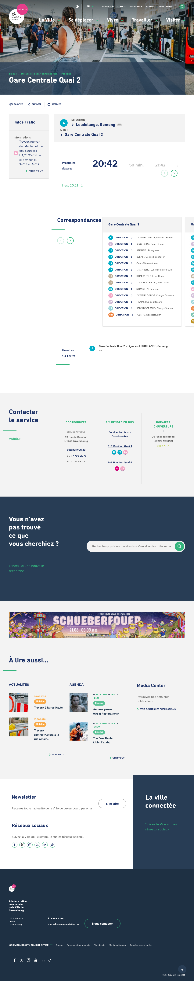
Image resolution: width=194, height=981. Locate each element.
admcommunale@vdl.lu (66, 924)
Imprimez (56, 104)
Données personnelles (141, 945)
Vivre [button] (113, 20)
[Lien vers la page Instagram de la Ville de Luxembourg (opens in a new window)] (30, 845)
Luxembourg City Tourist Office (28, 945)
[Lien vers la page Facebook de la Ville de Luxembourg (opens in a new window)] (14, 845)
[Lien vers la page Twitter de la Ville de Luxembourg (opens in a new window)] (22, 845)
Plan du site (99, 945)
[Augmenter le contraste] (77, 6)
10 (114, 452)
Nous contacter (102, 923)
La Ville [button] (47, 20)
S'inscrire (112, 803)
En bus (13, 73)
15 (117, 468)
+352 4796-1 (58, 918)
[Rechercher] (179, 546)
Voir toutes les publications (158, 709)
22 (119, 452)
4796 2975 (80, 455)
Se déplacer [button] (81, 20)
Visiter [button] (173, 20)
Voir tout (36, 171)
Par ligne (66, 73)
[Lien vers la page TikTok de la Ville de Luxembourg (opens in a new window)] (52, 845)
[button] (182, 6)
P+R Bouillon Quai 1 (120, 446)
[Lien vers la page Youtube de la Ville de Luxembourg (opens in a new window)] (37, 845)
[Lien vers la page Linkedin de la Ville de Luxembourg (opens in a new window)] (45, 845)
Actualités (108, 6)
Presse (59, 945)
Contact (151, 6)
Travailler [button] (143, 20)
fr (88, 6)
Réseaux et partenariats (78, 945)
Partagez (36, 104)
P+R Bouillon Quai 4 (120, 462)
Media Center (136, 6)
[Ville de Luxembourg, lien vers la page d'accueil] (18, 23)
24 (125, 452)
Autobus (15, 439)
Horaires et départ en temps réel (39, 73)
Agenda (121, 6)
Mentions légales (117, 945)
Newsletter (165, 6)
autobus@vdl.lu (76, 449)
